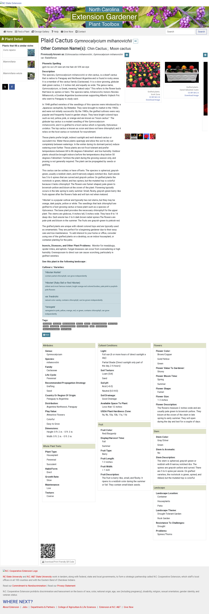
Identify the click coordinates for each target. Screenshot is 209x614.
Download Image (153, 100)
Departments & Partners (43, 607)
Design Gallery (41, 31)
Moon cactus (120, 48)
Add (47, 335)
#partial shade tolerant (99, 323)
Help (56, 31)
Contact (81, 31)
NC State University (12, 576)
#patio (92, 326)
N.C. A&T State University (39, 576)
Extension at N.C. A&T (110, 607)
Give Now (68, 31)
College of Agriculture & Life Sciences (77, 607)
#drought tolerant (82, 326)
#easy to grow (112, 323)
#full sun (80, 323)
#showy (45, 326)
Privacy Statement (66, 585)
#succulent (57, 323)
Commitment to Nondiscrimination (29, 585)
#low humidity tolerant (68, 326)
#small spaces (66, 329)
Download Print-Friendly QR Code (59, 562)
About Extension (11, 607)
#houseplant (47, 323)
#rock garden (54, 326)
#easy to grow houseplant (51, 329)
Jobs (24, 607)
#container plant (101, 326)
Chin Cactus (97, 48)
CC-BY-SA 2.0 (193, 93)
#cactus (87, 323)
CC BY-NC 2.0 (154, 97)
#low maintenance (69, 323)
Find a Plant (23, 31)
